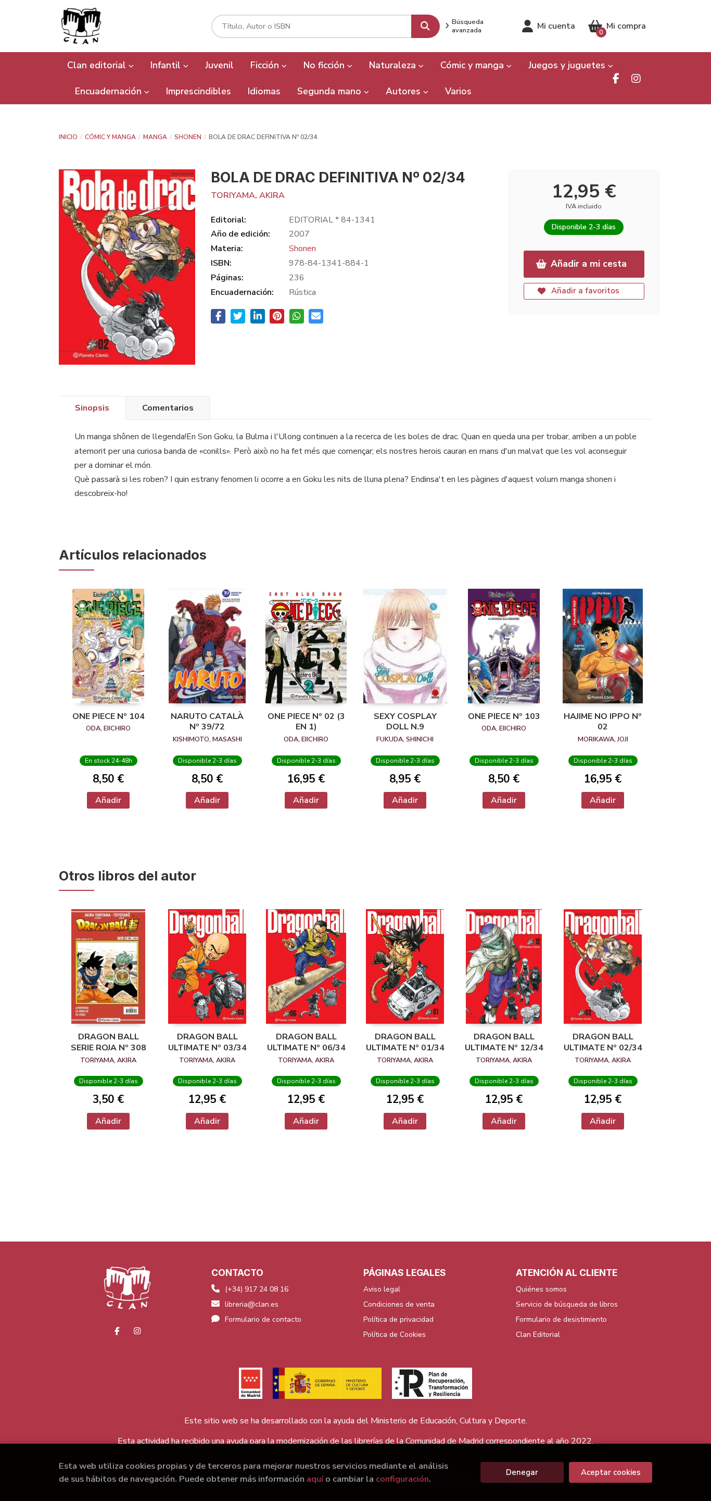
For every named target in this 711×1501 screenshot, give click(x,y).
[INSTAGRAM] (635, 78)
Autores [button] (404, 91)
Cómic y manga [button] (473, 65)
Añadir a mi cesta (589, 263)
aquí (315, 1479)
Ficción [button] (266, 65)
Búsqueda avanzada (468, 26)
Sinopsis (92, 408)
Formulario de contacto (263, 1319)
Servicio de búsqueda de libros (567, 1304)
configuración (402, 1479)
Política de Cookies (394, 1334)
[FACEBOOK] (616, 78)
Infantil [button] (166, 65)
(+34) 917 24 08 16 (256, 1289)
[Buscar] (425, 26)
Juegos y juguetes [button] (568, 65)
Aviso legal (381, 1289)
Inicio (68, 137)
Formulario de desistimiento (561, 1319)
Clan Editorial (538, 1334)
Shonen (187, 137)
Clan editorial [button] (98, 65)
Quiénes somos (541, 1289)
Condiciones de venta (399, 1304)
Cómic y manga (110, 137)
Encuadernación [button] (109, 91)
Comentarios (168, 408)
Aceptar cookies (611, 1472)
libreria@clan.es (251, 1304)
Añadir (108, 800)
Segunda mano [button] (330, 91)
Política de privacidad (398, 1319)
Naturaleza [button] (393, 65)
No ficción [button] (325, 65)
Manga (155, 137)
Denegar (522, 1472)
